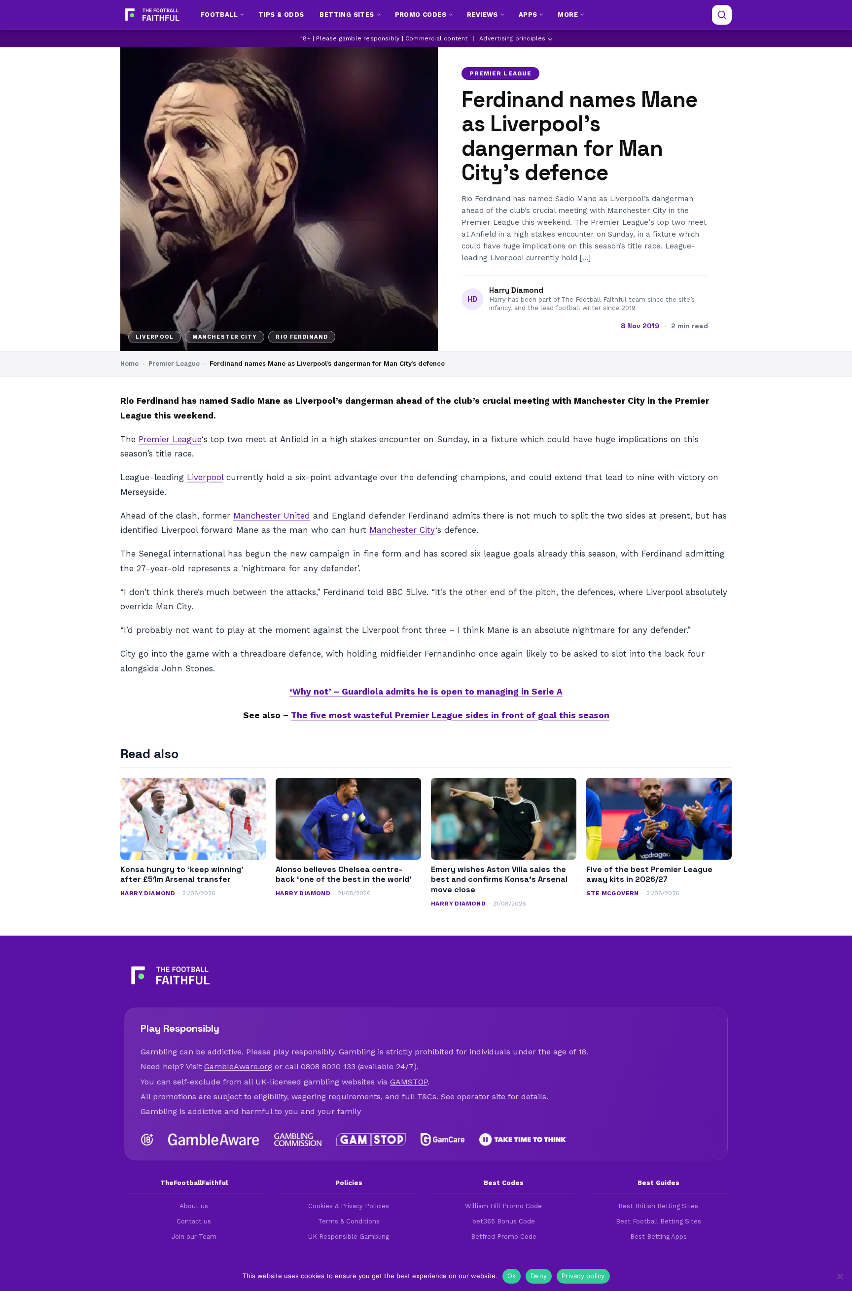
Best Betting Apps (658, 1236)
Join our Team (194, 1236)
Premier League (500, 73)
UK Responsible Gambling (348, 1236)
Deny (539, 1276)
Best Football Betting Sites (658, 1221)
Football (219, 14)
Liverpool (205, 477)
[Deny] (840, 1276)
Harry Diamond (516, 290)
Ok (511, 1276)
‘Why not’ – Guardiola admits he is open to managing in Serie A (426, 692)
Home (129, 363)
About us (193, 1206)
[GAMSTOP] (371, 1139)
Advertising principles (512, 38)
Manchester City (402, 530)
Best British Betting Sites (658, 1206)
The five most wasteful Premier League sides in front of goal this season (450, 715)
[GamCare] (442, 1139)
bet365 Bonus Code (503, 1221)
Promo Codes (420, 14)
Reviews (482, 14)
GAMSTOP (408, 1081)
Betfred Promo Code (503, 1236)
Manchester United (271, 516)
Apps (528, 14)
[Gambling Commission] (298, 1139)
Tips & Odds (281, 14)
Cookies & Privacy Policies (348, 1206)
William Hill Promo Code (503, 1206)
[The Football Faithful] (151, 15)
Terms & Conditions (349, 1221)
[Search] (722, 15)
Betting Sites (347, 14)
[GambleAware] (213, 1139)
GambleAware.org (238, 1066)
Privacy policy (583, 1276)
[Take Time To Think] (523, 1139)
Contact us (194, 1221)
